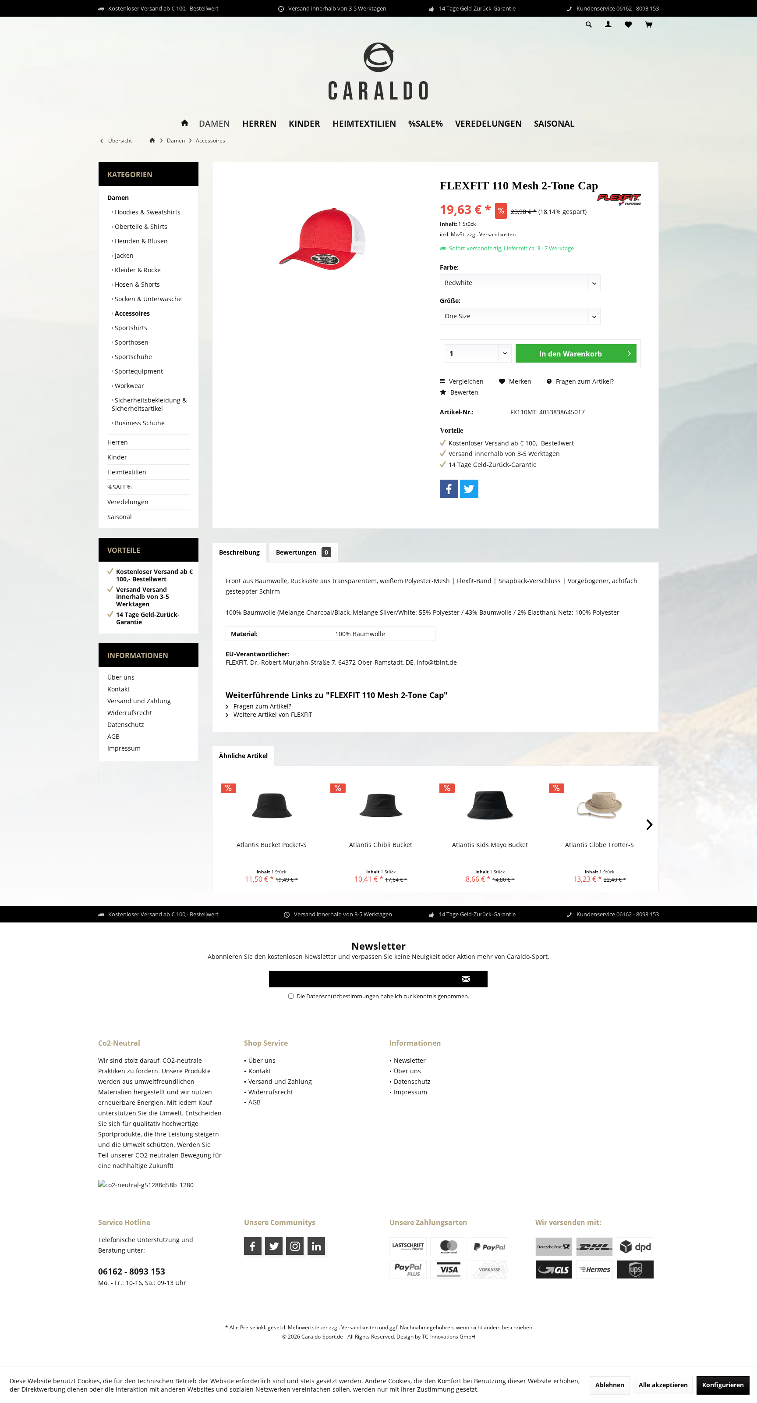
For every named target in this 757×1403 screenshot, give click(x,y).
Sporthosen (131, 342)
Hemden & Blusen (140, 241)
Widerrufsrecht (129, 713)
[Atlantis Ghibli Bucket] (381, 805)
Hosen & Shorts (136, 284)
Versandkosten (359, 1327)
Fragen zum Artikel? (584, 381)
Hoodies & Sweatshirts (146, 212)
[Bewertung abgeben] (517, 197)
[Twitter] (469, 489)
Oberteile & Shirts (140, 226)
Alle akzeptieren (663, 1385)
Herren (117, 442)
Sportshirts (130, 328)
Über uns (120, 677)
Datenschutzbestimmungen (342, 996)
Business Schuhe (139, 423)
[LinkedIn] (316, 1246)
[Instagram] (295, 1246)
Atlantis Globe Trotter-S (599, 844)
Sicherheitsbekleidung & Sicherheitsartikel (149, 404)
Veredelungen (128, 502)
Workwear (128, 385)
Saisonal (119, 517)
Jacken (123, 255)
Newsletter (410, 1060)
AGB (113, 736)
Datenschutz (125, 724)
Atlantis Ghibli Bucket (380, 844)
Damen (118, 197)
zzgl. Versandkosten (491, 234)
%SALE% (119, 487)
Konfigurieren (723, 1385)
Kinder (117, 457)
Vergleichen (465, 381)
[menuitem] (648, 25)
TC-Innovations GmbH (448, 1336)
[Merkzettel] (628, 25)
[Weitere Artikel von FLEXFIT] (619, 200)
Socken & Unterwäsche (147, 299)
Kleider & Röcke (137, 270)
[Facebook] (449, 489)
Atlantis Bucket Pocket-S (272, 844)
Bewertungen (302, 552)
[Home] (185, 124)
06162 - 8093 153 (131, 1271)
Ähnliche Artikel (243, 755)
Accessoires (131, 313)
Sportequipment (138, 371)
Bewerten (463, 392)
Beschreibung (239, 552)
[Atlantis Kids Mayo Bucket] (490, 805)
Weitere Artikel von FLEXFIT (272, 714)
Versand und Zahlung (139, 701)
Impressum (124, 748)
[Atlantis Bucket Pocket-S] (271, 805)
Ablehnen (609, 1385)
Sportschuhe (132, 357)
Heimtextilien (126, 472)
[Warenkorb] (648, 25)
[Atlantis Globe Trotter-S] (599, 805)
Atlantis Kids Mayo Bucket (490, 844)
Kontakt (118, 689)
